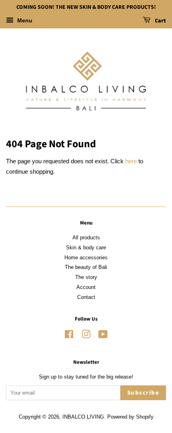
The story (86, 277)
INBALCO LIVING (83, 417)
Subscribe (143, 393)
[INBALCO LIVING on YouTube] (103, 336)
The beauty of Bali (86, 267)
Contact (86, 297)
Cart (160, 21)
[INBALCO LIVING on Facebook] (69, 336)
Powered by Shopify (130, 417)
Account (86, 287)
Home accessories (86, 258)
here (131, 161)
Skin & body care (86, 248)
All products (86, 238)
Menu (24, 20)
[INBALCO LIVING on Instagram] (86, 336)
